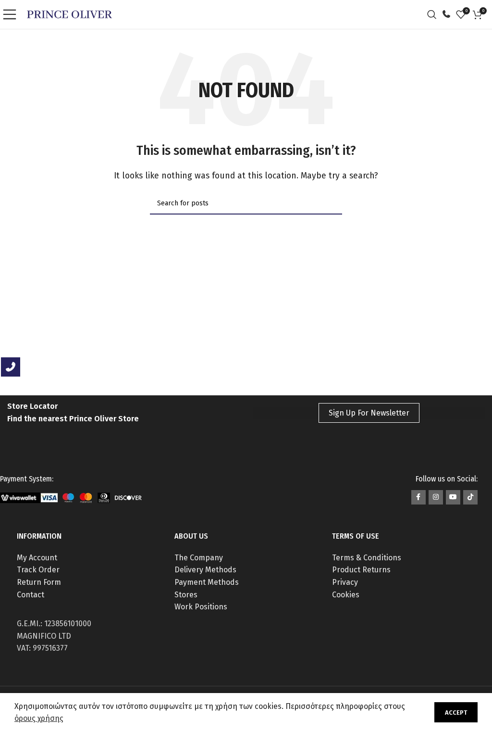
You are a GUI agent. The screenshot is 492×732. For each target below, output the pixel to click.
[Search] (434, 14)
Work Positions (200, 606)
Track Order (38, 569)
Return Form (39, 582)
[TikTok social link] (470, 497)
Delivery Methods (205, 569)
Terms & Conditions (366, 557)
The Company (198, 557)
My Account (37, 557)
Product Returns (361, 569)
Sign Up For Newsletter (369, 412)
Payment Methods (206, 582)
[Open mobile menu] (12, 14)
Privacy (345, 582)
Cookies (345, 594)
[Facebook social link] (418, 497)
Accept (456, 712)
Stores (185, 594)
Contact (30, 594)
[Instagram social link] (436, 497)
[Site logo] (69, 13)
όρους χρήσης (38, 718)
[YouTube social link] (453, 497)
